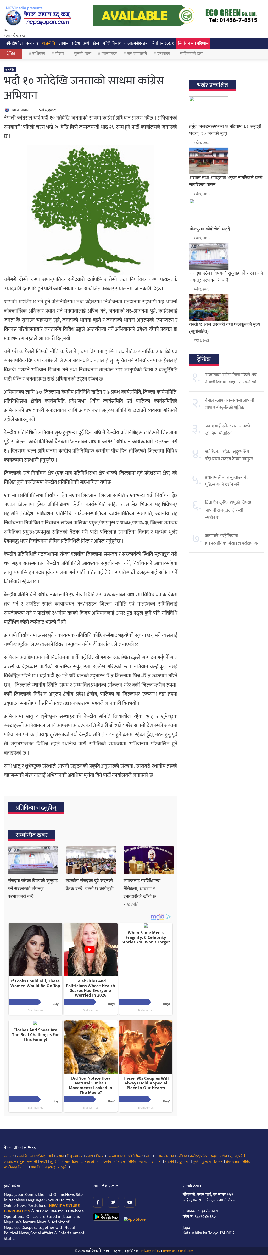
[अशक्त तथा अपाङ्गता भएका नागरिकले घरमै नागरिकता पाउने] (226, 161)
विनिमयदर (109, 53)
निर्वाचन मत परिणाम (193, 43)
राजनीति (48, 43)
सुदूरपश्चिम (183, 1161)
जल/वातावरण (116, 1156)
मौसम (59, 53)
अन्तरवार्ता (87, 1161)
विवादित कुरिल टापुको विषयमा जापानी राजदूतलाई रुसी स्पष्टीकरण (229, 510)
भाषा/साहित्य (70, 1161)
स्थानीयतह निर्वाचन (15, 1167)
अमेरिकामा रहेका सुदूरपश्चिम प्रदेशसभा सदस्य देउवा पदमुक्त (229, 455)
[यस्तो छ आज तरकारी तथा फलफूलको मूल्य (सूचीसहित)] (226, 307)
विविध (246, 1161)
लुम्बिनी (54, 1161)
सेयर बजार (232, 1161)
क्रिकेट (218, 1161)
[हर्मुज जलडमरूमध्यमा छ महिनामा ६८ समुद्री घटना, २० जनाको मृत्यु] (226, 109)
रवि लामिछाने (137, 53)
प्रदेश (76, 43)
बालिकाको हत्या (191, 53)
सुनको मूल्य (82, 53)
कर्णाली (32, 1161)
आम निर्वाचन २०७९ (43, 1167)
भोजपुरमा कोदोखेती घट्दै (209, 228)
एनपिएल (163, 53)
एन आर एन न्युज (14, 1161)
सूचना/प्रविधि (238, 1156)
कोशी (43, 1161)
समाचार (32, 43)
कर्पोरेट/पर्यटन (199, 1156)
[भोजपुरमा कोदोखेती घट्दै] (226, 212)
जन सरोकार (37, 1156)
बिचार (100, 1156)
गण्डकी (169, 1161)
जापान (64, 43)
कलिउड (182, 1156)
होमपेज (17, 43)
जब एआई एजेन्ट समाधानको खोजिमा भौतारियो (227, 429)
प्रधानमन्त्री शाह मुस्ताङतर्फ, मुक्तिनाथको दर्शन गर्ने (226, 481)
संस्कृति (63, 1167)
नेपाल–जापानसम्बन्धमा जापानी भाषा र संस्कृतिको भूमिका (229, 404)
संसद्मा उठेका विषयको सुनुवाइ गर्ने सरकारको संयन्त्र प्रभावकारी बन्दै (33, 888)
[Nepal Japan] (39, 15)
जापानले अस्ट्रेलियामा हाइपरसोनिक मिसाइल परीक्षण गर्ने (232, 539)
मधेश (223, 1156)
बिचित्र (132, 1161)
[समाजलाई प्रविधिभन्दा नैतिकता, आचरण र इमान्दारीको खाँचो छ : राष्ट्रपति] (149, 860)
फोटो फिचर (112, 43)
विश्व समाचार (75, 1156)
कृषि (195, 1161)
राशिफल (38, 53)
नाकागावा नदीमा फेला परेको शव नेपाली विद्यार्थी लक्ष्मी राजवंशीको (231, 378)
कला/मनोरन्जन (136, 43)
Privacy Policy (150, 1251)
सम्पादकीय (104, 1161)
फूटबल (206, 1161)
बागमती (156, 1161)
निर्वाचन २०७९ (162, 43)
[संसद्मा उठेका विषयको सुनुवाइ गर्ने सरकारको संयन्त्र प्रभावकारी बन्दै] (33, 860)
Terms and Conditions (178, 1251)
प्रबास (89, 1156)
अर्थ (86, 43)
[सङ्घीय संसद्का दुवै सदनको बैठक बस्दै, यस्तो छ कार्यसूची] (91, 860)
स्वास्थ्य (143, 1161)
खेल (96, 43)
